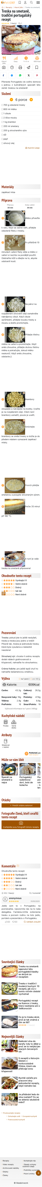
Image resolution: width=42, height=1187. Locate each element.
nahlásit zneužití (33, 922)
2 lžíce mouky (10, 117)
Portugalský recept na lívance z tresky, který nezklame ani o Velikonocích (29, 1004)
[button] (4, 40)
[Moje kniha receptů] (20, 2)
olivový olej (8, 143)
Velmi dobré (21, 584)
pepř (5, 139)
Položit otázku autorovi (22, 805)
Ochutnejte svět (14, 1116)
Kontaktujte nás (30, 1161)
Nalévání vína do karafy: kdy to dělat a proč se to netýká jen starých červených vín (29, 1046)
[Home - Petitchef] (3, 7)
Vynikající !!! (21, 580)
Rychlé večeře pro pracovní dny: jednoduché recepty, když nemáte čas (29, 1082)
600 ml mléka (10, 109)
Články (5, 1175)
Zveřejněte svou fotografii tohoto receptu (21, 827)
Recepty (6, 1161)
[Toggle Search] (31, 2)
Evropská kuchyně (30, 1116)
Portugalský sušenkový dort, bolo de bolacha (26, 781)
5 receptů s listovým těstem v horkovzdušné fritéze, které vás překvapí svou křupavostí (20, 1065)
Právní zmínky (29, 1174)
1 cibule (7, 113)
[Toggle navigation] (38, 2)
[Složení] (4, 593)
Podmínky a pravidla (32, 1170)
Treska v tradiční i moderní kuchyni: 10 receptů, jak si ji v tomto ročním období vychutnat (29, 988)
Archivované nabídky (11, 1168)
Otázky (5, 1172)
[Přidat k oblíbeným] (36, 67)
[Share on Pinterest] (37, 75)
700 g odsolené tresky (14, 105)
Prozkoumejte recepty (11, 1113)
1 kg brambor (9, 122)
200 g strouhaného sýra (15, 130)
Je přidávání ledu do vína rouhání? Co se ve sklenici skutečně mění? (29, 1098)
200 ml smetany (11, 126)
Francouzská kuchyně (16, 1120)
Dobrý (18, 587)
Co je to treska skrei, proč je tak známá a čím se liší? (29, 1020)
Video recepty (8, 1164)
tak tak (18, 591)
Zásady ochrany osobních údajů (29, 1165)
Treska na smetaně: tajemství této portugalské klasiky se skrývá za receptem (29, 971)
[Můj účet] (25, 2)
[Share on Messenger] (11, 75)
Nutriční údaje (33, 148)
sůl (4, 134)
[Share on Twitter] (28, 75)
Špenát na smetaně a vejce (7, 780)
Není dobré (20, 594)
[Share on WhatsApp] (20, 75)
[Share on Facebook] (3, 75)
